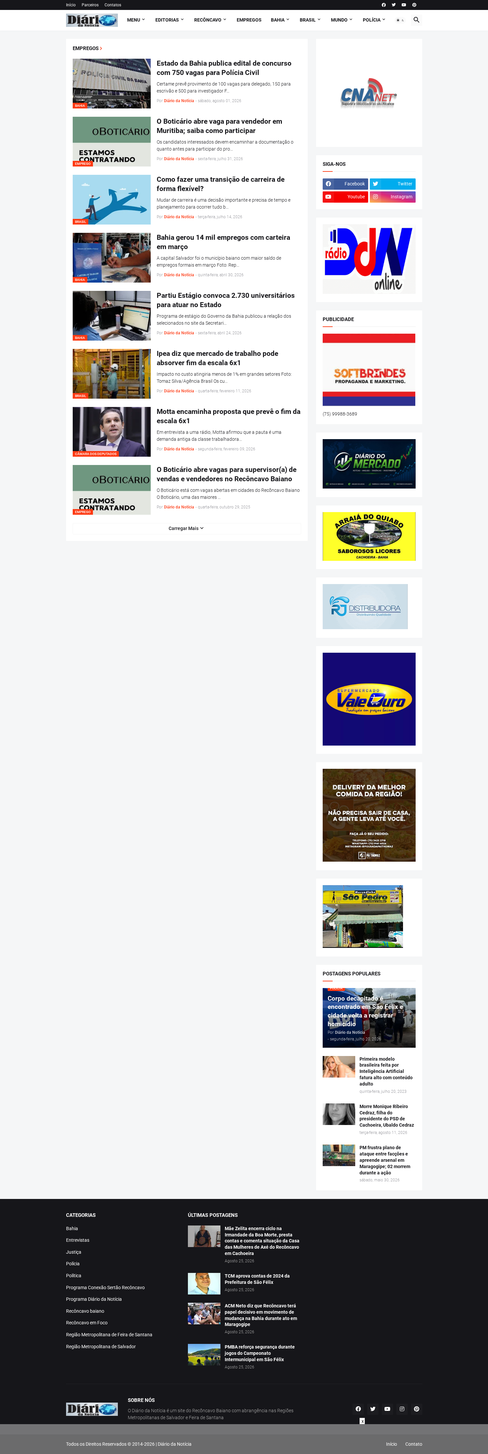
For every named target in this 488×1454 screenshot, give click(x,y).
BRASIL (308, 20)
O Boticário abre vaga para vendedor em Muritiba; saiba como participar (219, 126)
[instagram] (402, 1409)
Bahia (72, 1228)
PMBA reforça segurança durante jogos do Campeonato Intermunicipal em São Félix (260, 1353)
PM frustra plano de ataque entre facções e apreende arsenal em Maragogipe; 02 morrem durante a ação (385, 1160)
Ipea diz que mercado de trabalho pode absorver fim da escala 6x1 (217, 358)
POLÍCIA (371, 20)
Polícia (73, 1263)
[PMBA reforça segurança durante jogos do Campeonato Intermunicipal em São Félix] (204, 1354)
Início (71, 5)
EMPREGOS (249, 20)
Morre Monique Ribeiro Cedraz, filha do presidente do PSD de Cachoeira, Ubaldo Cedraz (387, 1116)
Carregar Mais (184, 528)
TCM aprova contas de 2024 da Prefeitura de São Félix (257, 1279)
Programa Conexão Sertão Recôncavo (105, 1287)
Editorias (167, 20)
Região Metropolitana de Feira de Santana (109, 1334)
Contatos (113, 5)
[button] (400, 20)
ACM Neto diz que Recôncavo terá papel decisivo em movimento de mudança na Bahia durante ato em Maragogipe (261, 1315)
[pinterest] (414, 5)
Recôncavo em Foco (87, 1322)
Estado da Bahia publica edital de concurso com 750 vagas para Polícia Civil (224, 68)
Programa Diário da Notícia (94, 1299)
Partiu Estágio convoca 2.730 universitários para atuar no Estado (226, 300)
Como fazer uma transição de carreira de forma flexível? (221, 184)
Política (73, 1275)
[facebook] (384, 5)
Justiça (73, 1252)
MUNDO (339, 20)
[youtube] (404, 5)
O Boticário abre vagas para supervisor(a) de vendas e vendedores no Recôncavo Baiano (226, 474)
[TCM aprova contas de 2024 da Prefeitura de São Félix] (204, 1283)
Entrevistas (77, 1240)
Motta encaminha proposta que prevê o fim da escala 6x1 (228, 416)
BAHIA (278, 20)
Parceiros (90, 5)
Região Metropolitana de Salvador (101, 1346)
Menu (133, 20)
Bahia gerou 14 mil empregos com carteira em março (223, 242)
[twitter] (394, 5)
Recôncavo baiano (85, 1311)
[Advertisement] (244, 1439)
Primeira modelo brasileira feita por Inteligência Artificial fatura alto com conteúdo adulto (386, 1071)
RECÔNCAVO (207, 20)
